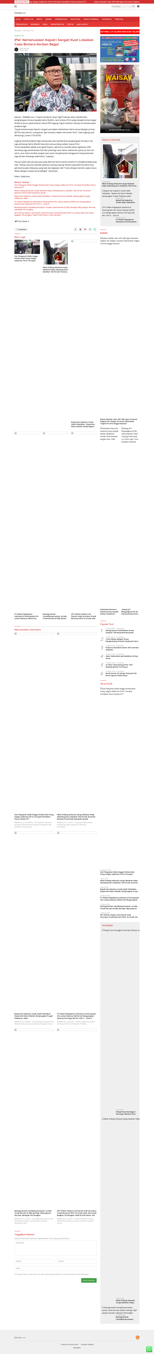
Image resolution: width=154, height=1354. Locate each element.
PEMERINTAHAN (61, 19)
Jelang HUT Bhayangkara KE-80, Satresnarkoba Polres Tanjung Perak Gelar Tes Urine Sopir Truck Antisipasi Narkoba (130, 611)
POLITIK (70, 24)
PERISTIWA (119, 19)
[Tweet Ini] (80, 229)
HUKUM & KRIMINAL (91, 19)
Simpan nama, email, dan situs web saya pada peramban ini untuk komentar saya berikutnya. (52, 1274)
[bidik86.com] (20, 13)
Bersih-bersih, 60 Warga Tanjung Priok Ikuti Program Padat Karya (121, 674)
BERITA (39, 19)
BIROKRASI (35, 24)
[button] (133, 6)
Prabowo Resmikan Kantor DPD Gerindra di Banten (122, 649)
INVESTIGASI (75, 19)
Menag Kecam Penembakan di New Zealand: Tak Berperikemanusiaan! (120, 631)
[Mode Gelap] (138, 6)
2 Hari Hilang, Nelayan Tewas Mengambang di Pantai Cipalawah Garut (122, 640)
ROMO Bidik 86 (24, 49)
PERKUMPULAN (22, 24)
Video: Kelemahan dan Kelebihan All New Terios (122, 657)
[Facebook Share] (75, 229)
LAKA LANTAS (82, 24)
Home (18, 19)
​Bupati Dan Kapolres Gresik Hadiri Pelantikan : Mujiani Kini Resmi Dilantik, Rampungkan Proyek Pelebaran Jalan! (52, 197)
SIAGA (45, 24)
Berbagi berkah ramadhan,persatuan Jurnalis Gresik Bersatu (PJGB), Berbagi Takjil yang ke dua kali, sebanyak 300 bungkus (55, 208)
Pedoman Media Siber (69, 1344)
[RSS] (138, 1338)
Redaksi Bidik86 (87, 1344)
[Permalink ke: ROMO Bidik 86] (16, 49)
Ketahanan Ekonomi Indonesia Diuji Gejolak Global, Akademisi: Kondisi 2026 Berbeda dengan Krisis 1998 (109, 611)
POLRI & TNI (28, 19)
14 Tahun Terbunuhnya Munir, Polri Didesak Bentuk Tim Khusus (119, 666)
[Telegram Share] (90, 229)
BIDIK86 (49, 19)
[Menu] (16, 6)
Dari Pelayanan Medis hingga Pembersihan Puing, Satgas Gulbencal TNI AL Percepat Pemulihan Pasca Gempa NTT (55, 186)
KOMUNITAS (107, 19)
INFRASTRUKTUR (57, 24)
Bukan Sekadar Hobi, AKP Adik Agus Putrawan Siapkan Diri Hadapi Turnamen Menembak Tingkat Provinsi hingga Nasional (102, 2)
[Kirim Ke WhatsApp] (95, 229)
